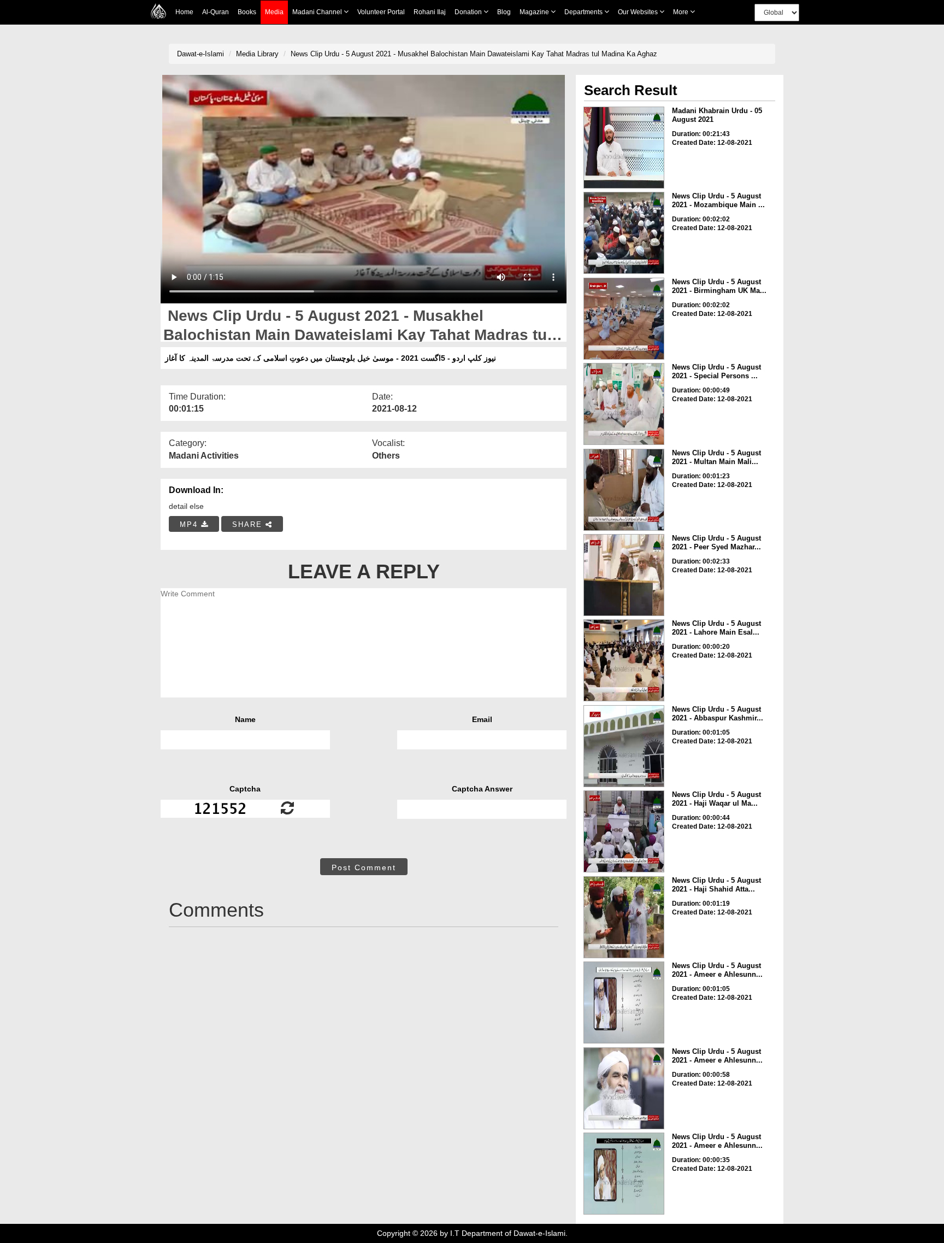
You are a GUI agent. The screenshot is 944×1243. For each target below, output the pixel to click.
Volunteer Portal (381, 12)
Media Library (257, 54)
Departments (584, 12)
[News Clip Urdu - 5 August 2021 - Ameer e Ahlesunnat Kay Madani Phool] (623, 1088)
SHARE (249, 524)
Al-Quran (215, 12)
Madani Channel (318, 12)
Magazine (535, 12)
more (681, 12)
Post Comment (364, 867)
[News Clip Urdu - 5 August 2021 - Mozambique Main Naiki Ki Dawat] (623, 233)
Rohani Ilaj (430, 12)
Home (184, 12)
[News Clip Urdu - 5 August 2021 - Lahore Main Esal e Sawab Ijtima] (623, 660)
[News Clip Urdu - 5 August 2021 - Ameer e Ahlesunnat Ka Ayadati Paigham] (623, 1002)
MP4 (190, 524)
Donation (469, 12)
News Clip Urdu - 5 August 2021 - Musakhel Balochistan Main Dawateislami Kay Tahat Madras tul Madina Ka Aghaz (474, 54)
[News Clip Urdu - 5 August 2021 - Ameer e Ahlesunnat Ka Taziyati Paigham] (623, 1174)
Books (247, 12)
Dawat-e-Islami (200, 54)
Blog (504, 12)
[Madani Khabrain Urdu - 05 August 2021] (623, 148)
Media (274, 12)
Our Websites (638, 12)
